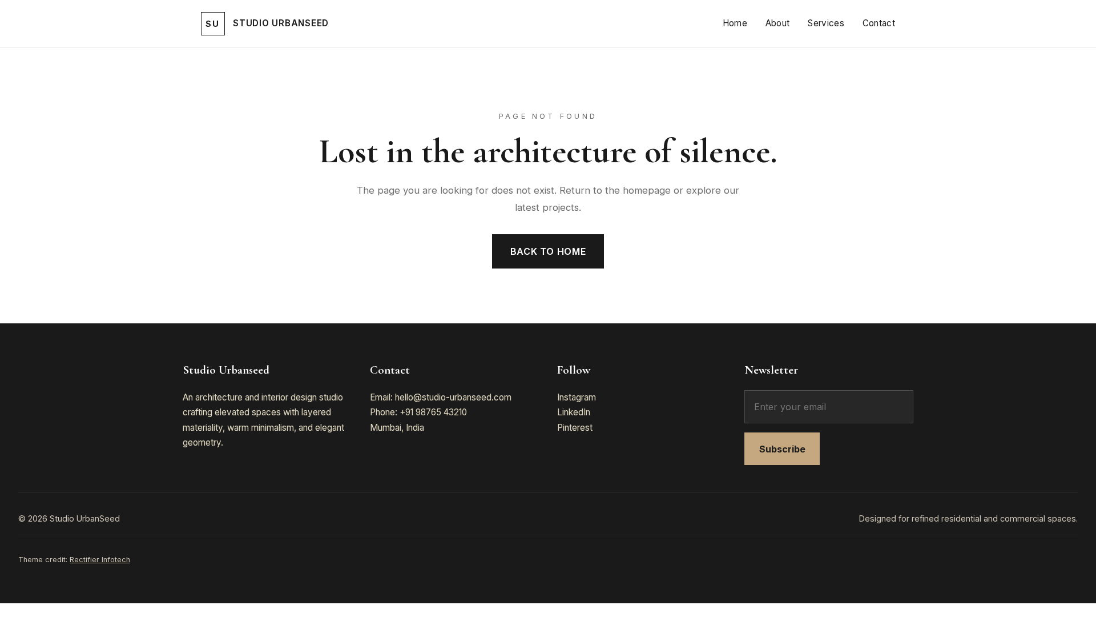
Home (735, 23)
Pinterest (575, 427)
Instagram (576, 397)
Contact (879, 23)
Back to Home (548, 251)
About (777, 23)
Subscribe (782, 449)
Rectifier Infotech (100, 559)
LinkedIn (573, 412)
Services (826, 23)
